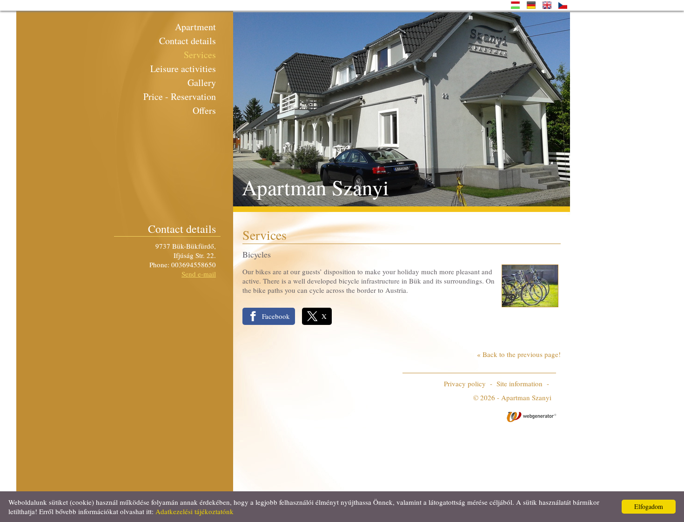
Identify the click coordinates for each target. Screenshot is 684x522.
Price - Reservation (179, 96)
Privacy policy (465, 383)
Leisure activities (183, 68)
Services (200, 54)
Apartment (195, 26)
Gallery (202, 82)
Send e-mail (198, 273)
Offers (204, 110)
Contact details (187, 40)
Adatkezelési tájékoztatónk (194, 511)
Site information (519, 383)
